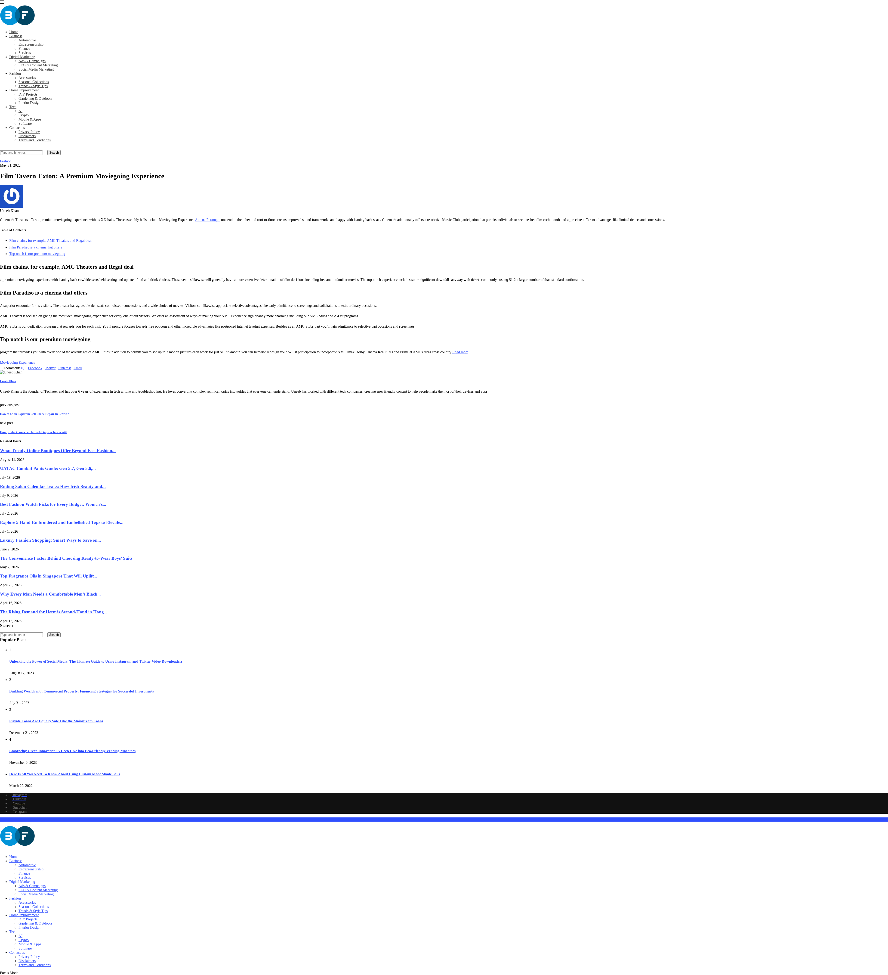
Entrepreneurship (30, 44)
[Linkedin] (5, 849)
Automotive (27, 40)
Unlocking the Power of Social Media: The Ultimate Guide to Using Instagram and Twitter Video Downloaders (95, 661)
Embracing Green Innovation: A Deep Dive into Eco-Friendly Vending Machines (72, 751)
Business (15, 36)
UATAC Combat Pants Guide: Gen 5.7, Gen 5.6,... (48, 468)
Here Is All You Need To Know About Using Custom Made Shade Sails (64, 774)
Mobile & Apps (29, 119)
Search (54, 152)
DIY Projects (27, 94)
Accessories (27, 78)
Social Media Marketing (36, 69)
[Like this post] (23, 368)
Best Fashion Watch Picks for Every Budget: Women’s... (53, 504)
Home (13, 32)
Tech (12, 107)
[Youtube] (8, 849)
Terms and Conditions (34, 140)
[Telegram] (16, 849)
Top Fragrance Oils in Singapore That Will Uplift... (48, 576)
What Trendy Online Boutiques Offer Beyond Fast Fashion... (58, 450)
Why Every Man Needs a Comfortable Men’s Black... (50, 594)
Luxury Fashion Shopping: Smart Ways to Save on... (50, 540)
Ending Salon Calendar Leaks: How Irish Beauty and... (53, 486)
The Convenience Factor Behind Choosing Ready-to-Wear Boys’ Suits (66, 558)
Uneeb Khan (8, 381)
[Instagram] (1, 849)
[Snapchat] (12, 849)
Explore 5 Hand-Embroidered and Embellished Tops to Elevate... (61, 522)
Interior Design (29, 103)
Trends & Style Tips (33, 86)
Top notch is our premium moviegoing (37, 254)
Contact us (17, 128)
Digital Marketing (22, 57)
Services (24, 53)
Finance (24, 48)
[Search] (1, 148)
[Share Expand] (83, 368)
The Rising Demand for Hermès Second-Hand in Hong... (53, 611)
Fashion (15, 73)
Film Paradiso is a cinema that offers (35, 247)
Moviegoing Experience (17, 362)
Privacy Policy (29, 132)
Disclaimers (27, 136)
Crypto (23, 115)
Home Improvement (24, 90)
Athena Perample (207, 220)
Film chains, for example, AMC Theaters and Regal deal (50, 240)
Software (25, 123)
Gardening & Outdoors (35, 98)
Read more (460, 352)
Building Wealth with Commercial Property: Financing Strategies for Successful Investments (81, 691)
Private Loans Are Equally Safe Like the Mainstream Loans (56, 721)
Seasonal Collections (33, 82)
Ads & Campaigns (32, 61)
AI (20, 111)
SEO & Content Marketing (38, 65)
